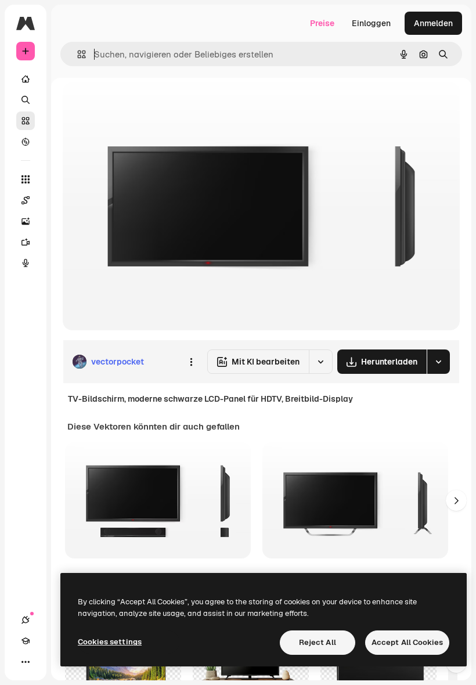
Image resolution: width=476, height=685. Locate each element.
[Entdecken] (25, 141)
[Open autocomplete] (77, 54)
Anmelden (433, 23)
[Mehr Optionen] (191, 361)
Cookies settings (110, 642)
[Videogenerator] (25, 242)
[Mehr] (25, 661)
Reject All (317, 642)
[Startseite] (25, 79)
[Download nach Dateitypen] (438, 361)
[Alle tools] (25, 179)
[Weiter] (456, 500)
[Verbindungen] (25, 620)
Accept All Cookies (407, 642)
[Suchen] (25, 100)
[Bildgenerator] (25, 221)
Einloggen (371, 23)
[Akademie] (25, 641)
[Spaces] (25, 200)
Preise (322, 23)
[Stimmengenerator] (25, 263)
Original (137, 104)
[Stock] (25, 120)
